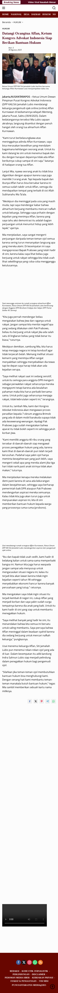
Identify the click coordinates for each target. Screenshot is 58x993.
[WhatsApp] (35, 962)
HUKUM (6, 28)
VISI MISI (43, 981)
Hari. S (11, 47)
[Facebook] (18, 962)
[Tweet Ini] (35, 701)
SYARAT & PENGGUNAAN (23, 981)
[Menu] (4, 7)
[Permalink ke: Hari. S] (4, 48)
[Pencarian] (54, 8)
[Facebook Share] (30, 701)
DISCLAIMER (38, 974)
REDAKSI (14, 971)
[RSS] (40, 962)
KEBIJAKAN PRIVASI (42, 978)
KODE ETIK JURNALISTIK (35, 971)
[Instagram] (29, 962)
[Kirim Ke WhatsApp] (53, 701)
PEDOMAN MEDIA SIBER (17, 978)
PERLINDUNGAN (21, 974)
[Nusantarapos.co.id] (22, 7)
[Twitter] (24, 962)
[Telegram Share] (47, 701)
